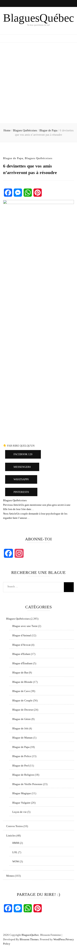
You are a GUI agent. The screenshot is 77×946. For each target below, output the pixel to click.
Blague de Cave (21, 691)
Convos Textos (14, 826)
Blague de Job (20, 728)
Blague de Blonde (22, 681)
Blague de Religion (23, 774)
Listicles (11, 835)
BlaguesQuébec (38, 18)
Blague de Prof (20, 765)
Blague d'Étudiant (22, 663)
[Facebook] (8, 193)
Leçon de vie (19, 811)
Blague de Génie (21, 719)
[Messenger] (18, 193)
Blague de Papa (13, 158)
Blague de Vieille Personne (27, 784)
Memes (10, 875)
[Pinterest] (38, 193)
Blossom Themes (29, 939)
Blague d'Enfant (21, 653)
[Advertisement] (38, 83)
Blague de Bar (20, 672)
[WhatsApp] (28, 193)
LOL (14, 852)
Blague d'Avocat (21, 644)
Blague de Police (21, 756)
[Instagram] (19, 553)
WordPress (59, 939)
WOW (15, 861)
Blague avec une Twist (24, 626)
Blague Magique (21, 793)
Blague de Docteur (22, 709)
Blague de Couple (22, 700)
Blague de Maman (22, 737)
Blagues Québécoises (38, 158)
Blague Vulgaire (21, 802)
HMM (15, 842)
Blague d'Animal (21, 635)
